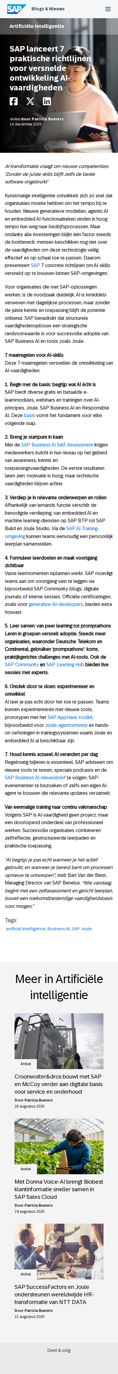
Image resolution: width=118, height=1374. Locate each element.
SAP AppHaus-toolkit (70, 717)
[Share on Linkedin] (47, 102)
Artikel (15, 119)
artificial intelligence (25, 928)
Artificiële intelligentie (37, 26)
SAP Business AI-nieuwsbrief (35, 777)
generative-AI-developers (56, 604)
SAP (35, 265)
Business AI (59, 928)
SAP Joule (82, 928)
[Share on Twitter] (30, 102)
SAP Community (22, 664)
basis (29, 415)
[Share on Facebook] (14, 102)
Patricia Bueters (48, 119)
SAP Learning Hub (65, 664)
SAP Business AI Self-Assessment (57, 444)
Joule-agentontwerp (66, 725)
